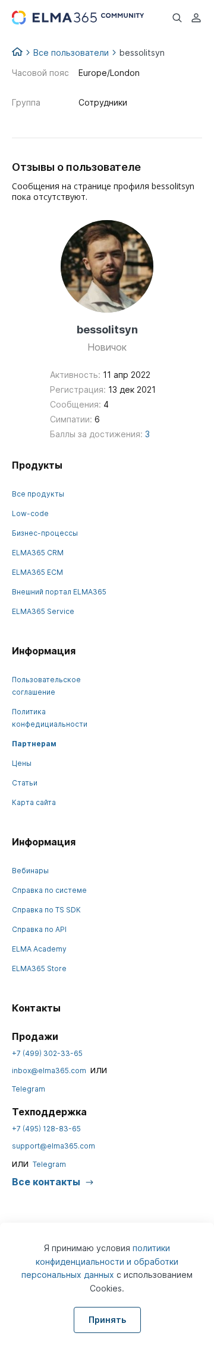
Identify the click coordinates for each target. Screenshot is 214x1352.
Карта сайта (34, 802)
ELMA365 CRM (38, 552)
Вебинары (30, 870)
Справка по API (39, 929)
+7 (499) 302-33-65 (47, 1053)
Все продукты (38, 493)
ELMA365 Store (39, 968)
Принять (107, 1320)
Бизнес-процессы (45, 533)
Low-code (30, 513)
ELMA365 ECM (37, 572)
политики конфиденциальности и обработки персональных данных (99, 1261)
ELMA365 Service (43, 611)
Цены (22, 763)
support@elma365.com (53, 1145)
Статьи (24, 782)
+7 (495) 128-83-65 (46, 1128)
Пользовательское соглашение (46, 685)
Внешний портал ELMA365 (59, 591)
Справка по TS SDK (46, 909)
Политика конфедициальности (49, 718)
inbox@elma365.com (49, 1070)
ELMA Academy (39, 948)
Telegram (28, 1088)
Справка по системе (49, 890)
